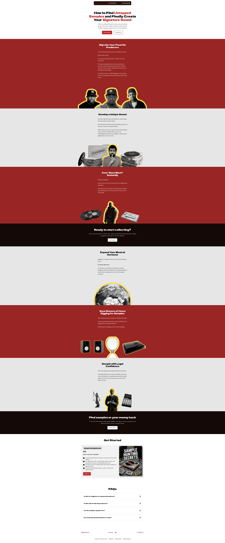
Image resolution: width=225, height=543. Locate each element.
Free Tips (110, 532)
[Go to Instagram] (137, 532)
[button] (112, 496)
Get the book (112, 427)
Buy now (87, 473)
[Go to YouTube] (141, 532)
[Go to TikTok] (143, 532)
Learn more (118, 32)
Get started (112, 240)
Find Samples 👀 (126, 3)
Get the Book (107, 32)
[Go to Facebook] (139, 532)
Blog (116, 532)
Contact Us (111, 538)
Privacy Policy (118, 538)
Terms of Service (126, 538)
